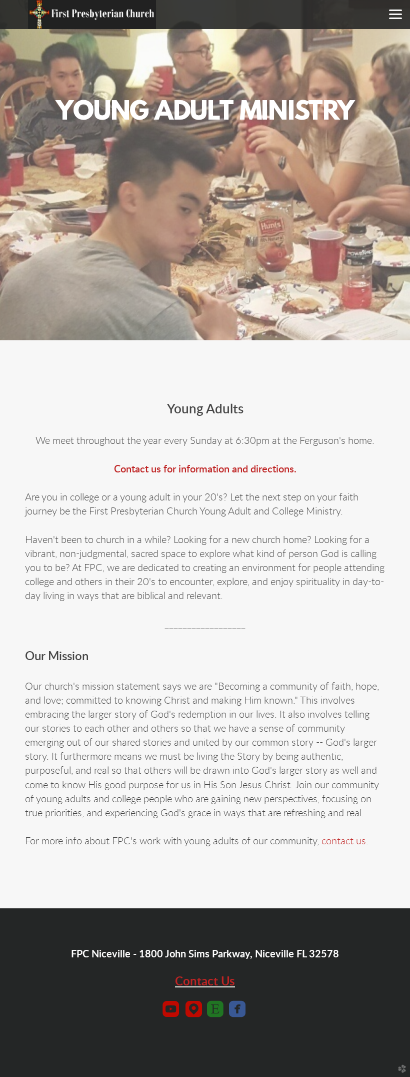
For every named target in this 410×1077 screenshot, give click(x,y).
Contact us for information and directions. (205, 469)
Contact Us (205, 982)
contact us (344, 841)
